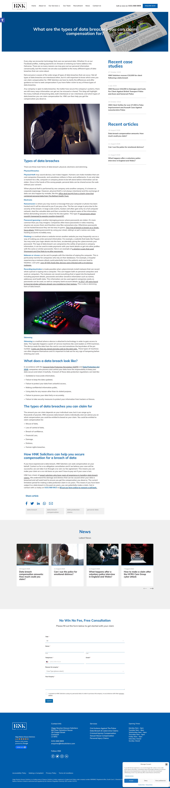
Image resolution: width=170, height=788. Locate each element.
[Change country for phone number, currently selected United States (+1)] (47, 662)
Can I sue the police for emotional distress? (126, 147)
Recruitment (78, 6)
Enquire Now (150, 6)
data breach (32, 510)
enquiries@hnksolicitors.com (63, 744)
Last (87, 653)
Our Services (53, 6)
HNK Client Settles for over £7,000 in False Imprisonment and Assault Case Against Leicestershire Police (126, 107)
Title (47, 636)
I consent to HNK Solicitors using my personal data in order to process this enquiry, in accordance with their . (86, 694)
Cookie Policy (141, 784)
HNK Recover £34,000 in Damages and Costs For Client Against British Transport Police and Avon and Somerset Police (127, 91)
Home (34, 6)
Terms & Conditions (66, 773)
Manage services (129, 776)
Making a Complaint (36, 773)
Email (88, 657)
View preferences (160, 780)
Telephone (49, 657)
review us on (20, 747)
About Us (42, 6)
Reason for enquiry (52, 667)
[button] (2, 20)
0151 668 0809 (134, 6)
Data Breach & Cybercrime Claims (104, 731)
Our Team (67, 6)
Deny (145, 780)
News (88, 6)
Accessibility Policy (19, 773)
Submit (49, 701)
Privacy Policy (149, 784)
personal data (92, 510)
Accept (131, 780)
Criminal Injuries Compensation (103, 733)
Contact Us (97, 6)
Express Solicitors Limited (50, 779)
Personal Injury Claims (99, 738)
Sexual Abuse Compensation (102, 736)
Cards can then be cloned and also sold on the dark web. (54, 349)
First (46, 653)
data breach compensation (53, 511)
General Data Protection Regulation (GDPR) (61, 367)
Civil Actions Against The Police (103, 728)
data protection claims (73, 511)
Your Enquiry (50, 676)
